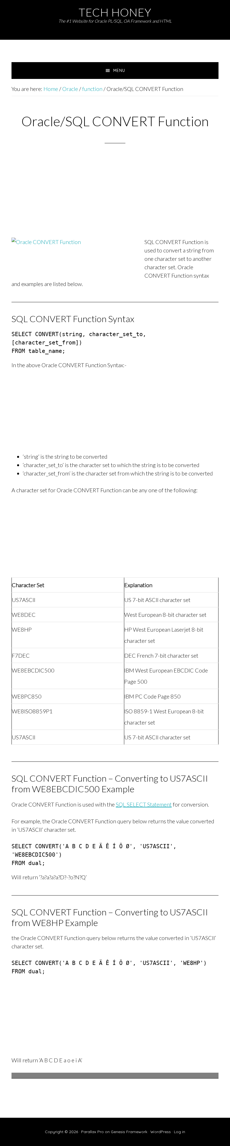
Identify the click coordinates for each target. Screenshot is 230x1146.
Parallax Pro (92, 1131)
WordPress (160, 1131)
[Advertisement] (115, 198)
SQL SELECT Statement (144, 804)
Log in (179, 1131)
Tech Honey (115, 12)
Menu (119, 70)
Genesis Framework (129, 1131)
